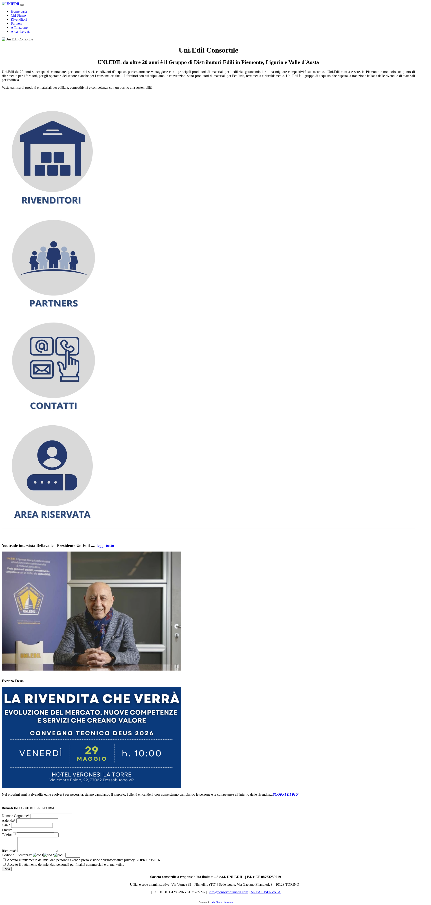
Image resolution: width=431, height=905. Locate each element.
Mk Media (216, 902)
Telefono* (9, 835)
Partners (16, 23)
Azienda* (8, 820)
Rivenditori (19, 19)
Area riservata (21, 31)
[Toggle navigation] (22, 5)
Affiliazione (19, 27)
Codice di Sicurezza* (17, 855)
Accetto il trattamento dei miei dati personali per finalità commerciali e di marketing (65, 864)
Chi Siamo (18, 15)
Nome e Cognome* (16, 816)
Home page (19, 11)
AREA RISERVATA (266, 892)
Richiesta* (9, 851)
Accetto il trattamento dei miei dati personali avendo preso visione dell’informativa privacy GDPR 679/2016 (83, 860)
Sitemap (228, 902)
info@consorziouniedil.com (228, 892)
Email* (7, 830)
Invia (7, 869)
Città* (6, 825)
